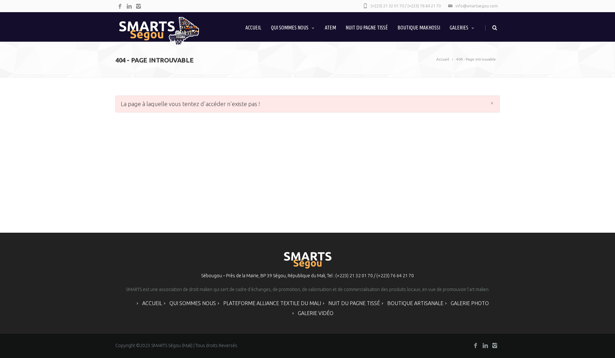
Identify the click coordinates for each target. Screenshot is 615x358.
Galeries (459, 27)
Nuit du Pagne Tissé (367, 27)
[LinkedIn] (129, 7)
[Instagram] (138, 7)
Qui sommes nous (289, 27)
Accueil (253, 27)
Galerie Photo (470, 303)
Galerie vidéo (315, 313)
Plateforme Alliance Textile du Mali (272, 303)
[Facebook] (120, 7)
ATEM (330, 27)
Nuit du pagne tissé (354, 303)
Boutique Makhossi (419, 27)
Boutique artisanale (415, 303)
